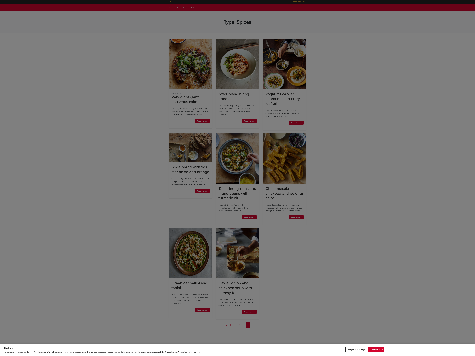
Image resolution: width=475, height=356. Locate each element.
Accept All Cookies (376, 350)
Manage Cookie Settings (356, 350)
